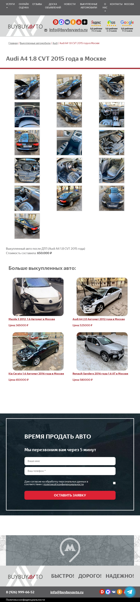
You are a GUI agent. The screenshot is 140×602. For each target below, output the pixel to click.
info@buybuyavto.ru (68, 29)
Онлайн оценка (24, 6)
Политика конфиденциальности (25, 599)
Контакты (116, 4)
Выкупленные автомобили (88, 6)
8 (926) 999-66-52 (20, 592)
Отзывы (37, 4)
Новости (69, 4)
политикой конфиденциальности (63, 484)
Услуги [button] (10, 4)
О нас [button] (105, 6)
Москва (129, 4)
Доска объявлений (53, 6)
